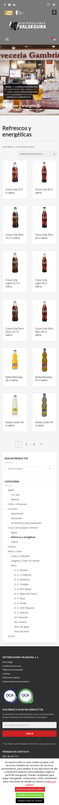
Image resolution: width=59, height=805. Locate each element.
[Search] (50, 469)
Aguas (11, 489)
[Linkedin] (14, 4)
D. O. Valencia (21, 612)
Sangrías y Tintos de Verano (25, 560)
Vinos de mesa (21, 631)
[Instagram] (9, 4)
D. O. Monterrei (22, 579)
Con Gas (15, 494)
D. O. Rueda (20, 603)
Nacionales (16, 518)
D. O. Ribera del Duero (25, 593)
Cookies (6, 673)
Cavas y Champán (20, 555)
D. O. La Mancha (22, 574)
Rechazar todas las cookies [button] (30, 789)
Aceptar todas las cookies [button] (30, 800)
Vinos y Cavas (15, 551)
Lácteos (12, 546)
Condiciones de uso (11, 665)
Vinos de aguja (21, 626)
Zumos (14, 541)
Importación (17, 513)
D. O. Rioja (19, 598)
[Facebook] (4, 4)
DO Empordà (21, 617)
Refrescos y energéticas (23, 537)
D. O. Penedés (21, 584)
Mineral (15, 499)
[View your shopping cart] (54, 40)
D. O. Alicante (21, 570)
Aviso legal (7, 662)
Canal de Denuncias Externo (15, 681)
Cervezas (12, 508)
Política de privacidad (12, 669)
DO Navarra (20, 621)
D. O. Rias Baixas (22, 588)
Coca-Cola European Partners (23, 527)
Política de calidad (11, 677)
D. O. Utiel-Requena (24, 607)
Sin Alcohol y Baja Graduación (26, 522)
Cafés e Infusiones (17, 504)
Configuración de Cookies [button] (30, 795)
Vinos (14, 565)
